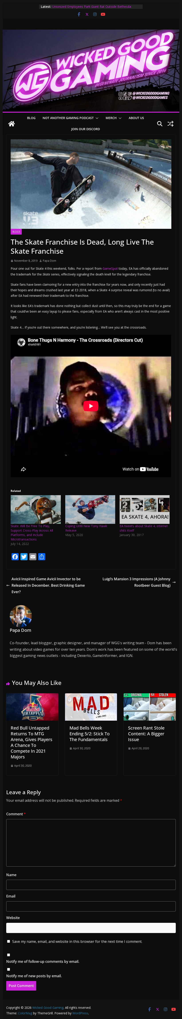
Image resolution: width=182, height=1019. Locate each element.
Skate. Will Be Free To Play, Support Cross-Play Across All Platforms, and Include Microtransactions (32, 532)
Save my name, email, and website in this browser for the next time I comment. (77, 941)
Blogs (16, 231)
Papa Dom (49, 261)
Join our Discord (85, 129)
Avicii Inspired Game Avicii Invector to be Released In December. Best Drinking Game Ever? (48, 585)
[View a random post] (170, 123)
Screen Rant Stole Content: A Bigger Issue (146, 733)
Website (13, 917)
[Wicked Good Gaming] (91, 32)
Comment (16, 814)
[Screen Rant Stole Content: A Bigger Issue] (150, 696)
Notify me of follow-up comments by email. (42, 961)
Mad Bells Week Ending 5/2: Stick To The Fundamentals (89, 733)
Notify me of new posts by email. (34, 975)
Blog (31, 118)
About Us (136, 118)
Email (10, 896)
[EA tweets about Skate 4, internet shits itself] (145, 509)
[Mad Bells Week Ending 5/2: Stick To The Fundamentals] (91, 696)
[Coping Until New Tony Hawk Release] (90, 509)
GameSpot (110, 268)
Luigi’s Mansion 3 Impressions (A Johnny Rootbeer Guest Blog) (136, 582)
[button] (96, 118)
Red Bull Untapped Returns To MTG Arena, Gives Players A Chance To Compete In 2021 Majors (31, 742)
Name (11, 874)
